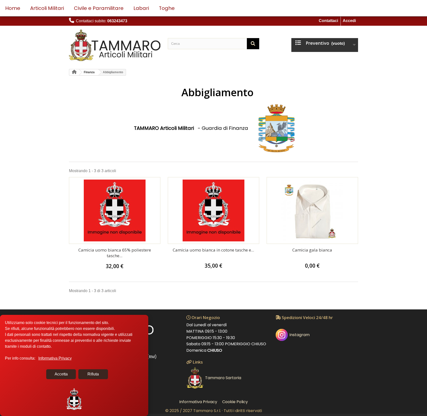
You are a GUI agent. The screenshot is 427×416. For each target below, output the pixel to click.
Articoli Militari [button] (47, 8)
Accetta (61, 374)
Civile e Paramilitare (99, 8)
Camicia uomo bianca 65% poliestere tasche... (114, 252)
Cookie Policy (235, 402)
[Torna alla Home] (74, 72)
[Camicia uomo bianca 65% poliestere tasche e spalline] (114, 210)
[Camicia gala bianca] (312, 210)
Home (12, 8)
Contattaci (328, 21)
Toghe (167, 8)
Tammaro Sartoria (223, 378)
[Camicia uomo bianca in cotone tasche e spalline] (213, 210)
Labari (141, 8)
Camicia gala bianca (312, 250)
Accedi (349, 21)
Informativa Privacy (198, 402)
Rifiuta (93, 374)
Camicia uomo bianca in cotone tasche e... (213, 250)
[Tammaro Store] (114, 45)
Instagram (299, 335)
